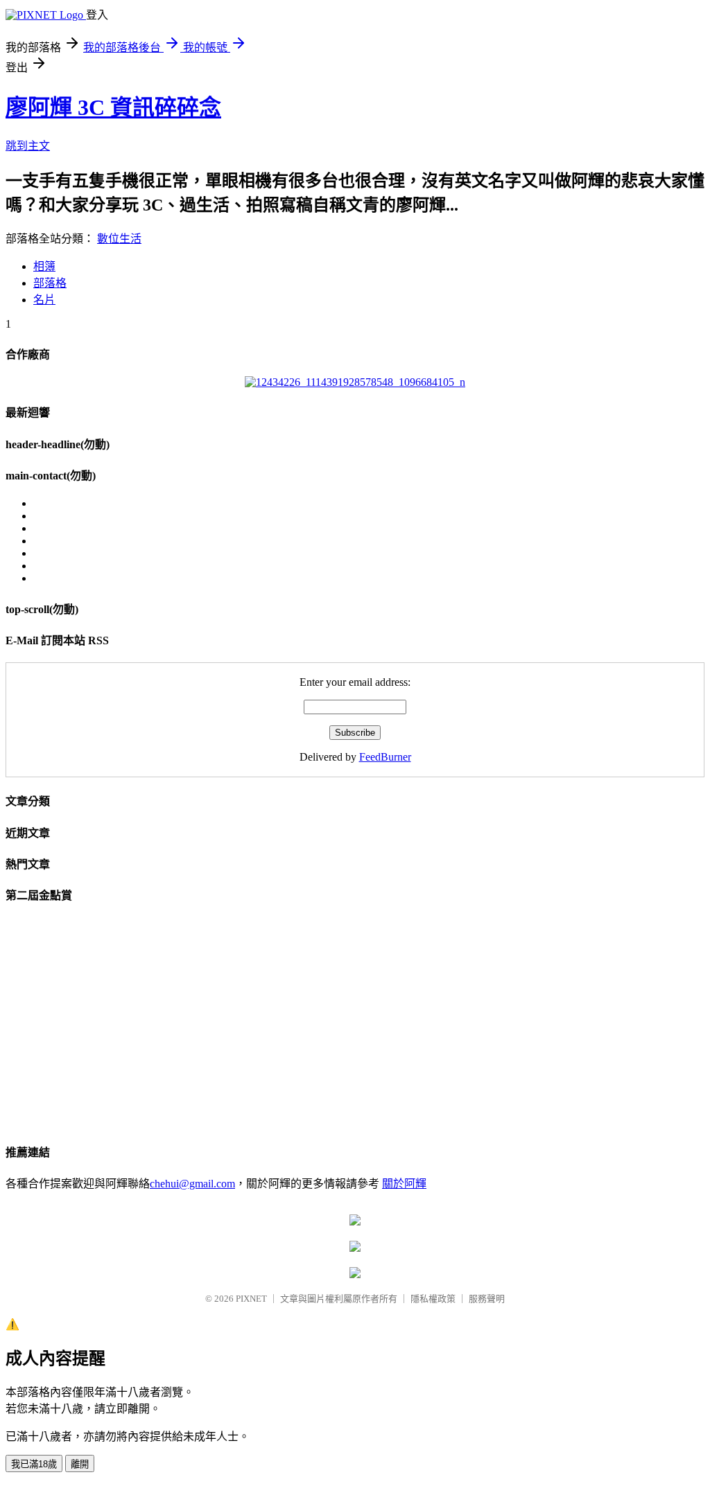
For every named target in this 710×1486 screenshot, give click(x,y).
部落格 (50, 283)
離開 (80, 1464)
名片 (44, 300)
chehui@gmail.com (192, 1183)
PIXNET (251, 1298)
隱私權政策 (433, 1298)
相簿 (44, 266)
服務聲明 (487, 1298)
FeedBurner (385, 757)
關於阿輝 (404, 1183)
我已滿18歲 (34, 1464)
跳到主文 (28, 146)
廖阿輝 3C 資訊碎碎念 (113, 107)
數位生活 (119, 239)
